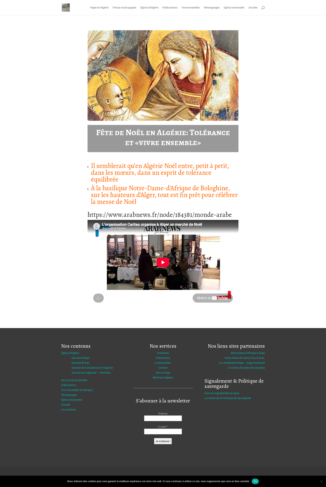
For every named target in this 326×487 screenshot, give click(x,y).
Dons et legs (163, 372)
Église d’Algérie (149, 7)
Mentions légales (163, 377)
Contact (163, 367)
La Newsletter (163, 362)
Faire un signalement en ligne (222, 393)
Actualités (163, 353)
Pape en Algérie (99, 7)
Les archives (68, 409)
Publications (170, 7)
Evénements (163, 358)
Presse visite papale (124, 7)
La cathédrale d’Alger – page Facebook (242, 362)
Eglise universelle (234, 7)
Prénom (163, 413)
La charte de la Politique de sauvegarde (228, 398)
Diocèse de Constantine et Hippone (92, 367)
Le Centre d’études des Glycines (246, 367)
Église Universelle (71, 399)
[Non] (321, 481)
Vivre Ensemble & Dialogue (77, 390)
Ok (255, 481)
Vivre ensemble (191, 7)
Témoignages (212, 7)
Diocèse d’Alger (81, 358)
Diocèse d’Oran (80, 362)
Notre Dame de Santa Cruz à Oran (245, 358)
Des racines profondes (74, 380)
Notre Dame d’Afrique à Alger (248, 353)
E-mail (163, 426)
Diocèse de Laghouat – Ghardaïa (91, 372)
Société (252, 7)
